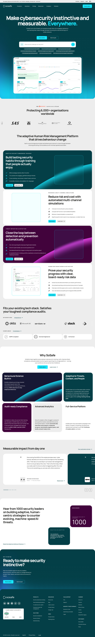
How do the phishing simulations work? (49, 48)
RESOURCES (51, 597)
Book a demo (87, 6)
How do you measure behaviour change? (28, 51)
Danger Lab (50, 609)
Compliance (16, 331)
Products (19, 6)
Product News (51, 607)
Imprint (24, 635)
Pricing (34, 6)
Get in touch (53, 37)
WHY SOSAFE (81, 619)
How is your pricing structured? (45, 53)
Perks (79, 626)
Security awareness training (39, 599)
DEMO (49, 614)
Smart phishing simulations (39, 602)
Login (86, 1)
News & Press (81, 607)
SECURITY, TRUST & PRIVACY (69, 606)
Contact (77, 1)
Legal (64, 614)
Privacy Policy (32, 635)
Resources (40, 6)
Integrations (17, 317)
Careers (80, 602)
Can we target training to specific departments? (65, 51)
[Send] (73, 44)
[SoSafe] (7, 6)
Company (48, 6)
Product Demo (51, 616)
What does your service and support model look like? (63, 53)
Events (79, 609)
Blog (49, 602)
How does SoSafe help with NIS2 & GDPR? (32, 48)
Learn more (17, 185)
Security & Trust (66, 609)
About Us (80, 599)
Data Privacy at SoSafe (68, 611)
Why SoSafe (80, 621)
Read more (60, 480)
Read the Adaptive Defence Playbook (13, 544)
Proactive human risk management (37, 608)
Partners (56, 6)
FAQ (64, 599)
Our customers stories (84, 449)
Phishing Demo (51, 619)
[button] (86, 489)
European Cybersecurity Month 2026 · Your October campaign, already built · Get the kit (21, 1)
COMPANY (80, 597)
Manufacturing (36, 620)
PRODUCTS (35, 597)
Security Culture (36, 618)
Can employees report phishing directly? (29, 53)
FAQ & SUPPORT (67, 597)
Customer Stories (82, 624)
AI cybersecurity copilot (38, 604)
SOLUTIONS (36, 613)
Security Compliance (37, 615)
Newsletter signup (82, 614)
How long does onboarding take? (64, 48)
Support (82, 1)
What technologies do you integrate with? (46, 51)
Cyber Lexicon (51, 604)
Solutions (27, 6)
